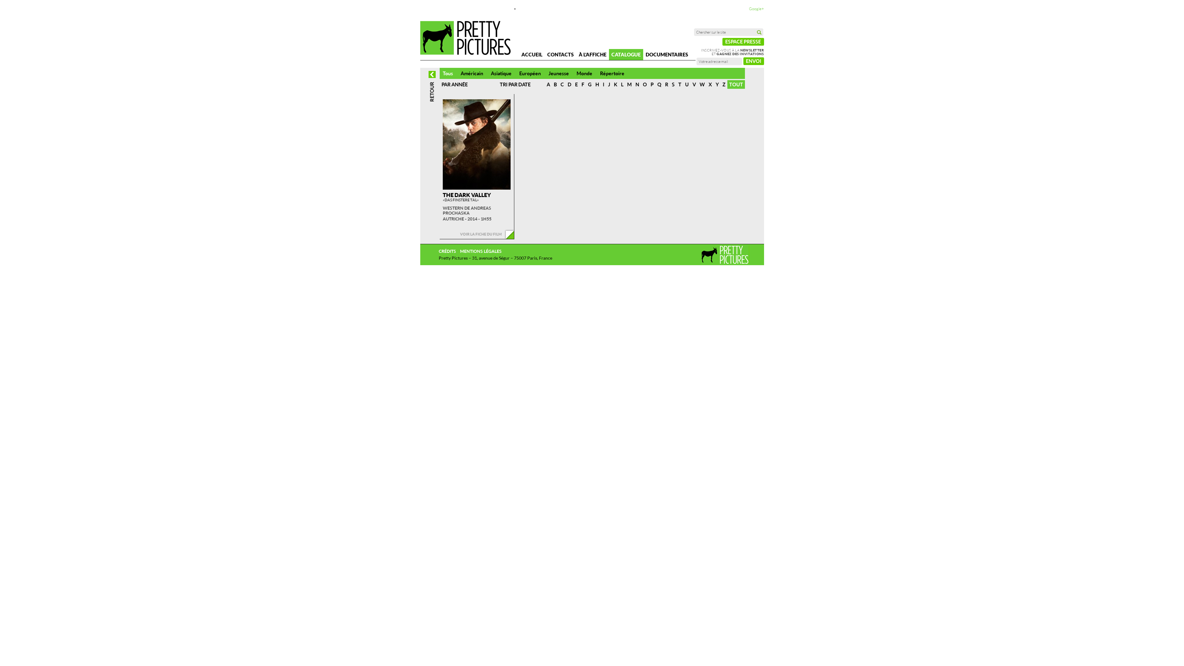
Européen (530, 73)
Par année (455, 84)
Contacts (560, 54)
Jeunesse (559, 73)
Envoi (753, 61)
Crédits (447, 251)
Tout (736, 84)
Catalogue (626, 54)
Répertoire (612, 73)
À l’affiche (592, 54)
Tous (448, 73)
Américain (472, 73)
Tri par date (515, 84)
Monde (584, 73)
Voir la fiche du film (481, 234)
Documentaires (667, 54)
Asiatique (501, 73)
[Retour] (432, 87)
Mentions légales (481, 251)
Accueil (531, 54)
